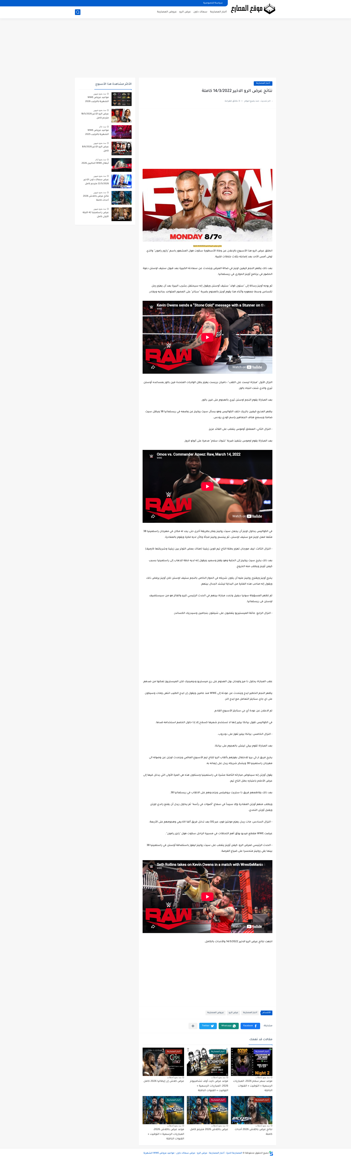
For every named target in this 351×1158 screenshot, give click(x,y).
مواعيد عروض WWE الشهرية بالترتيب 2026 (97, 99)
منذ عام (102, 126)
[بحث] (77, 12)
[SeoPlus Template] (271, 1153)
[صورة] (122, 99)
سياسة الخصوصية (213, 3)
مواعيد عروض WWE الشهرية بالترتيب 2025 (97, 132)
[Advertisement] (175, 49)
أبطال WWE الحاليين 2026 (95, 163)
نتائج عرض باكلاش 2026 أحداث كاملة (96, 198)
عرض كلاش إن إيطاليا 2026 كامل (164, 1081)
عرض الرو (185, 12)
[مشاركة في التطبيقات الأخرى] (192, 1026)
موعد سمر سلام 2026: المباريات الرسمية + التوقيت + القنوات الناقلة (252, 1086)
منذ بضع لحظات (262, 1077)
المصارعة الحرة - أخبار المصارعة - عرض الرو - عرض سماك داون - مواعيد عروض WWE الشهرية (193, 1153)
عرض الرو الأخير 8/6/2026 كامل (95, 149)
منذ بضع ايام (100, 159)
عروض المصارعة (167, 12)
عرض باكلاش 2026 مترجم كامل (209, 1129)
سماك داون (200, 12)
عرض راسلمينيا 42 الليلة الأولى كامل (96, 214)
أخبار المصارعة (218, 12)
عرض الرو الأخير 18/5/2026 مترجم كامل (95, 116)
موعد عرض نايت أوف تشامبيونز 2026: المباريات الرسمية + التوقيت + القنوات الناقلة (209, 1086)
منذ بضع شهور (99, 93)
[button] (250, 1026)
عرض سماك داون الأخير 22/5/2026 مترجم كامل (96, 182)
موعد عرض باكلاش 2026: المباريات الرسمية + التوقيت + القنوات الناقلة (166, 1134)
